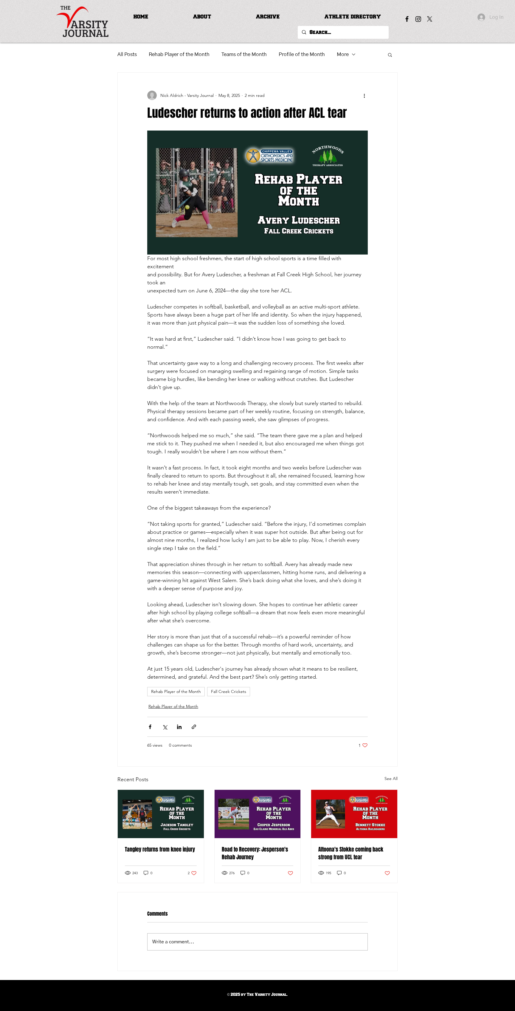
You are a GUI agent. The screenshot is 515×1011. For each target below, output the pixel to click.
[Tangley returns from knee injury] (161, 814)
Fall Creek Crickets (228, 691)
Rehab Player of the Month (179, 54)
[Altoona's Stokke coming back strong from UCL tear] (354, 814)
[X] (429, 19)
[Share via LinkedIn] (179, 727)
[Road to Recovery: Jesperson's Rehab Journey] (258, 814)
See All (391, 778)
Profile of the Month (302, 54)
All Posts (127, 54)
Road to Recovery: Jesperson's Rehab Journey (255, 853)
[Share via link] (194, 727)
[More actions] (364, 95)
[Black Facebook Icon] (407, 19)
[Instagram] (418, 19)
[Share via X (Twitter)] (164, 727)
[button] (202, 17)
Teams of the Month (244, 54)
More (343, 54)
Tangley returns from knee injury (160, 849)
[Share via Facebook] (150, 727)
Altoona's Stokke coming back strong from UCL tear (350, 853)
